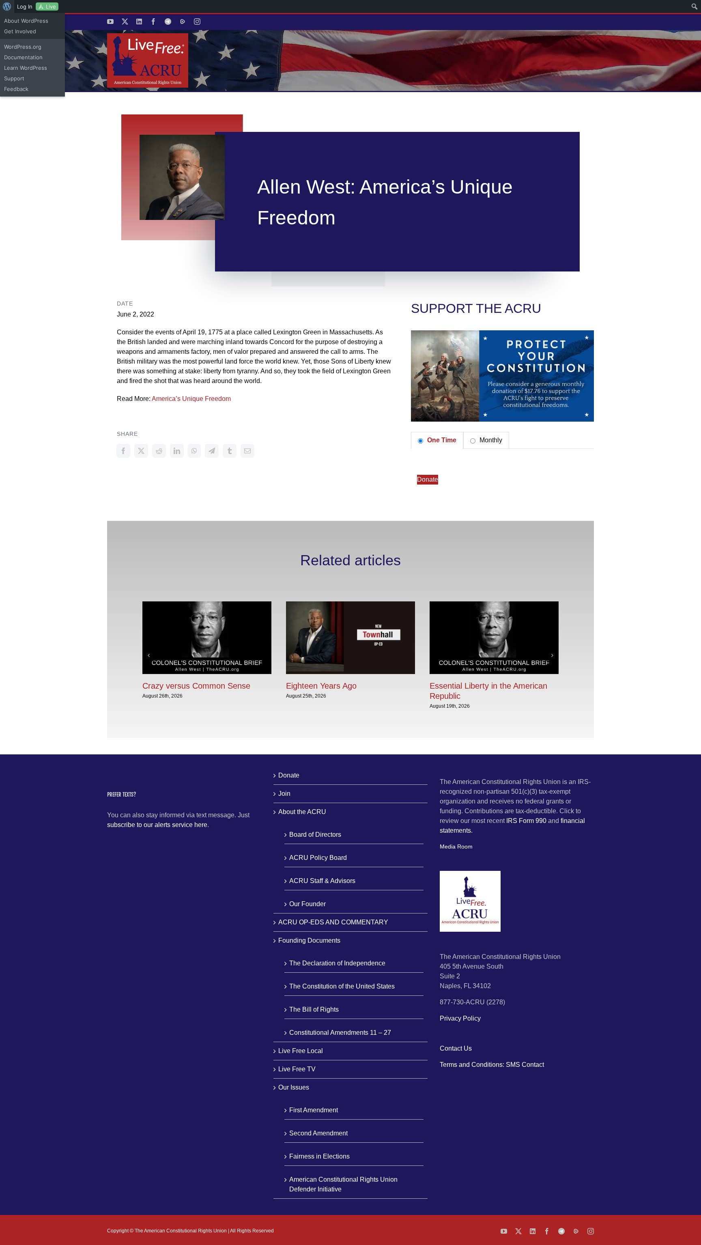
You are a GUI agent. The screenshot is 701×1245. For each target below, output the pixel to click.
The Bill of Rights (314, 1009)
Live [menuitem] (51, 6)
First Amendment (313, 1110)
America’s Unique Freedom (191, 398)
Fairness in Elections (319, 1156)
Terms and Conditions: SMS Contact (492, 1064)
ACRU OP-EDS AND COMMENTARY (333, 922)
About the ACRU (302, 811)
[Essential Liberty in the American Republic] (494, 604)
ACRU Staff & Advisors (322, 880)
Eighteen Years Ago (321, 685)
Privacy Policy (460, 1018)
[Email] (247, 451)
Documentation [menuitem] (23, 57)
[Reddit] (159, 451)
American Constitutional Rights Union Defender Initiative (343, 1184)
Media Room (456, 846)
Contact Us (456, 1048)
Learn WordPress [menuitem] (25, 68)
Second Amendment (318, 1133)
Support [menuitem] (14, 78)
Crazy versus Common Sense (196, 685)
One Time (441, 440)
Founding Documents (309, 940)
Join (284, 793)
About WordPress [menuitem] (26, 20)
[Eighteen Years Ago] (350, 604)
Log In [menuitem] (24, 6)
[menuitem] (7, 6)
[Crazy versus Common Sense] (206, 604)
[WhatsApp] (194, 451)
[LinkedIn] (177, 451)
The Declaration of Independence (337, 963)
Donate (427, 479)
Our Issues (293, 1087)
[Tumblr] (230, 451)
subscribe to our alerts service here (157, 824)
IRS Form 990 (526, 820)
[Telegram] (212, 451)
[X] (141, 451)
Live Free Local (300, 1050)
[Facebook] (123, 451)
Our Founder (307, 903)
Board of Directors (315, 834)
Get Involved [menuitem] (20, 31)
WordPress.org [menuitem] (22, 46)
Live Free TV (297, 1069)
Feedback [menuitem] (16, 89)
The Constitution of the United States (342, 986)
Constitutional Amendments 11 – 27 (340, 1032)
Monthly (490, 440)
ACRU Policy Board (318, 857)
